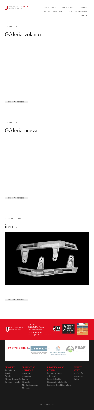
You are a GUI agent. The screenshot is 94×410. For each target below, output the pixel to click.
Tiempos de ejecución (13, 379)
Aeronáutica (26, 373)
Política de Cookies (54, 379)
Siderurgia (26, 382)
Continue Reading (16, 102)
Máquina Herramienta (30, 385)
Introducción (78, 373)
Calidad (76, 379)
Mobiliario (26, 388)
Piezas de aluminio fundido (57, 382)
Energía (25, 379)
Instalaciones (78, 376)
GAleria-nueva (21, 130)
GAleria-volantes (23, 34)
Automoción (26, 376)
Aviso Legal (51, 376)
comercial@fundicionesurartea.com (39, 335)
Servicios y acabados (12, 382)
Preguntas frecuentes (54, 373)
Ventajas (8, 376)
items (11, 226)
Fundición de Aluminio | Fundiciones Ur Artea (16, 7)
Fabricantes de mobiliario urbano (59, 385)
